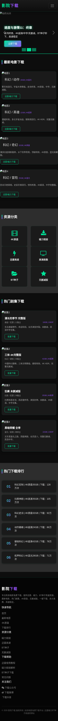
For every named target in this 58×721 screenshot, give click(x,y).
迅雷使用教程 (8, 663)
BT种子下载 (8, 672)
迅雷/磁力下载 (11, 96)
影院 (10, 6)
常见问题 (6, 677)
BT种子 (5, 647)
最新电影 (6, 618)
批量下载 (11, 336)
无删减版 (6, 652)
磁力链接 (6, 638)
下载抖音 (6, 697)
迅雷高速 (6, 643)
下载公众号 (10, 688)
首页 (4, 613)
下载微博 (9, 692)
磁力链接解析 (8, 668)
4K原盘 (5, 623)
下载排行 (6, 627)
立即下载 (12, 43)
